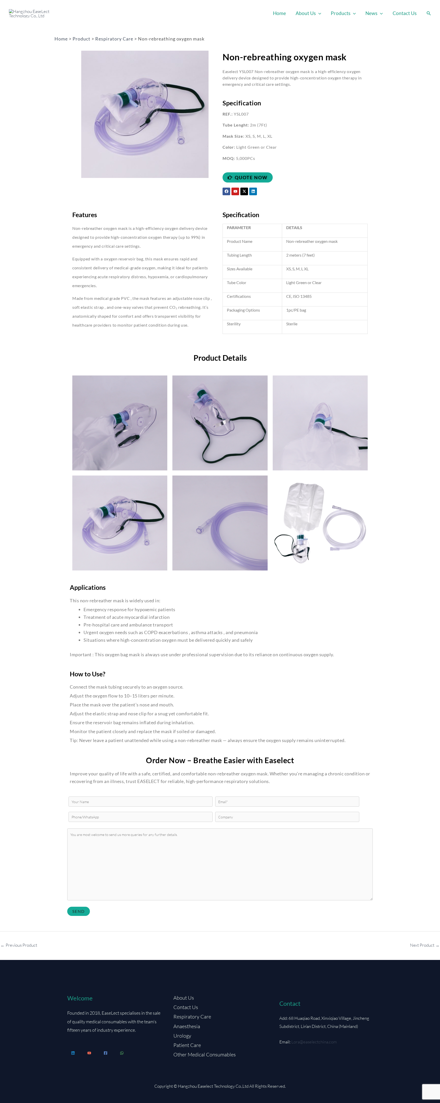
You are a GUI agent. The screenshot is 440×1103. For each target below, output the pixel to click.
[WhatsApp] (122, 1053)
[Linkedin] (73, 1053)
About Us (306, 13)
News (371, 13)
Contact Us (405, 13)
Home (279, 13)
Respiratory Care (114, 38)
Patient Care (187, 1045)
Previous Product (19, 945)
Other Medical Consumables (204, 1054)
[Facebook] (105, 1053)
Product (81, 38)
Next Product (424, 945)
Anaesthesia (186, 1026)
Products (340, 13)
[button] (318, 13)
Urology (182, 1035)
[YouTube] (89, 1053)
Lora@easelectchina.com (314, 1041)
